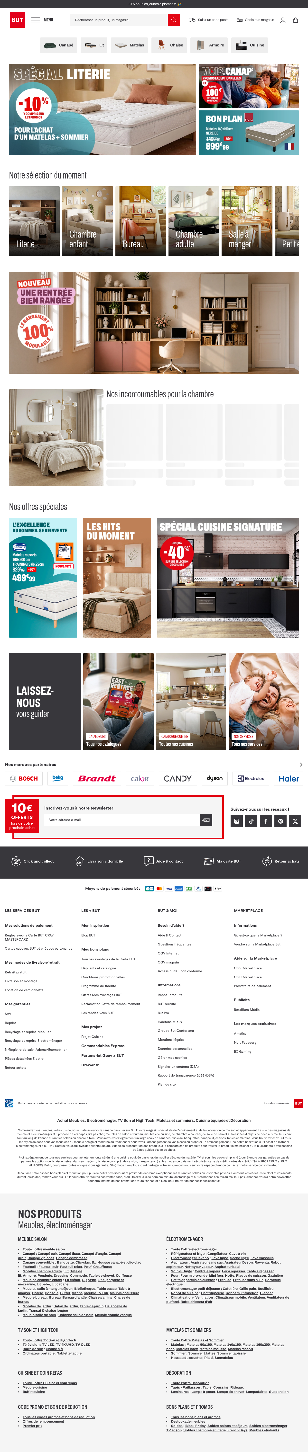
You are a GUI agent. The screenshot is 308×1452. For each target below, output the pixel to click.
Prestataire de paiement (252, 986)
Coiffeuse (124, 1275)
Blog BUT (88, 935)
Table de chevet (101, 1275)
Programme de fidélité (98, 986)
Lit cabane (60, 1284)
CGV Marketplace (248, 968)
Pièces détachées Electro (24, 1058)
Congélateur (217, 1254)
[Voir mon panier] (295, 20)
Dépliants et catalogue (98, 968)
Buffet (65, 1293)
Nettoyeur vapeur (199, 1267)
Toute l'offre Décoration (190, 1383)
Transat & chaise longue (48, 1310)
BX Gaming (242, 1051)
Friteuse (224, 1280)
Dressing (61, 1275)
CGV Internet (168, 953)
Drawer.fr (90, 1065)
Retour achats (15, 1067)
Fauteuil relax (71, 1267)
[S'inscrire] (206, 820)
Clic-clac (82, 1262)
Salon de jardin (66, 1306)
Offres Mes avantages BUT (101, 995)
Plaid (208, 1358)
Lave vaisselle (262, 1258)
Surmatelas (224, 1358)
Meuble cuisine (35, 1387)
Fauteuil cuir (48, 1267)
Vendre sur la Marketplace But (257, 944)
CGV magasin (168, 962)
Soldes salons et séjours (227, 1426)
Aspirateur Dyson (238, 1262)
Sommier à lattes (201, 1353)
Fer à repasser (233, 1271)
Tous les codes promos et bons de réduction (59, 1417)
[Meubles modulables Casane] (154, 323)
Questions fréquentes (174, 944)
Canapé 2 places (41, 1258)
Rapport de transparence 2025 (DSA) (186, 1075)
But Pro (163, 1013)
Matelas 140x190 (227, 1344)
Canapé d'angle (94, 1254)
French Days (237, 1430)
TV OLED (82, 1344)
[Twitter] (295, 821)
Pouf (88, 1267)
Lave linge (220, 1258)
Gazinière (275, 1275)
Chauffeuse (102, 1267)
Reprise (11, 1023)
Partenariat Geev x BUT (102, 1056)
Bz (94, 1262)
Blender (266, 1293)
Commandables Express (102, 1046)
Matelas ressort (240, 1349)
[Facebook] (266, 821)
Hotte (229, 1275)
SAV (8, 1014)
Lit (67, 1271)
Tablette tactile (69, 1353)
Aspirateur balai (227, 1267)
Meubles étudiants (264, 1430)
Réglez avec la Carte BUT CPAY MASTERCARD (29, 937)
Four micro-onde (193, 1275)
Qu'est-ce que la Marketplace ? (258, 935)
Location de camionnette (24, 990)
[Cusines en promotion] (228, 578)
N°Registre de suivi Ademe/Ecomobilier (36, 1049)
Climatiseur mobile (230, 1297)
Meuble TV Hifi (96, 1293)
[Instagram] (237, 821)
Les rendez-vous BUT (97, 1013)
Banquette (65, 1262)
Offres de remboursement (43, 1421)
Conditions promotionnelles (103, 977)
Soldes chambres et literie (204, 1430)
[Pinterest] (280, 821)
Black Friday (195, 1426)
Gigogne (89, 1280)
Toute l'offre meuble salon (44, 1249)
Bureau (55, 1297)
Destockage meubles (188, 1421)
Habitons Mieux (170, 1022)
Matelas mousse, (213, 1349)
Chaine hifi (54, 1349)
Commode (78, 1275)
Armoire (29, 1275)
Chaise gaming (100, 1297)
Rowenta (261, 1262)
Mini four (216, 1275)
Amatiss (240, 1033)
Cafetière (230, 1289)
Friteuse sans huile (248, 1280)
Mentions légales (171, 1040)
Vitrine (77, 1293)
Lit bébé (43, 1284)
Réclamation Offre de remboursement (110, 1004)
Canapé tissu (69, 1254)
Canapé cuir (47, 1254)
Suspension (279, 1392)
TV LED (48, 1344)
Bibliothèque (84, 1289)
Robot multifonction (242, 1293)
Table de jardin (91, 1306)
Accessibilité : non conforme (180, 971)
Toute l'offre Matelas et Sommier (197, 1340)
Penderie (44, 1275)
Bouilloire (265, 1289)
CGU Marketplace (248, 977)
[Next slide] (301, 764)
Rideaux (237, 1387)
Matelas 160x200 (256, 1344)
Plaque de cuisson (251, 1275)
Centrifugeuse (212, 1293)
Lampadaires (256, 1392)
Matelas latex (187, 1349)
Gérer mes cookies (172, 1058)
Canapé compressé (71, 1258)
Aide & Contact (169, 935)
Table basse (107, 1289)
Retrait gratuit (16, 972)
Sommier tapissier (232, 1353)
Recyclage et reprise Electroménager (33, 1040)
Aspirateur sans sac (207, 1262)
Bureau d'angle (74, 1297)
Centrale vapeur (207, 1271)
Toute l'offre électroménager (194, 1249)
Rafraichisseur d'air (196, 1302)
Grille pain (247, 1289)
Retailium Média (247, 1010)
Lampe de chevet (230, 1392)
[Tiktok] (251, 821)
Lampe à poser (203, 1392)
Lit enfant (72, 1280)
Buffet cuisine (34, 1392)
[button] (283, 20)
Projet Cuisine (92, 1037)
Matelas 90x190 (199, 1344)
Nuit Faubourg (245, 1042)
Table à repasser (260, 1271)
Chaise (37, 1293)
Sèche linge (239, 1258)
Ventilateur (256, 1297)
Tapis (207, 1387)
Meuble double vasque (113, 1315)
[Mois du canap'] (249, 86)
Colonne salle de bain (75, 1315)
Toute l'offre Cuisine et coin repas (50, 1383)
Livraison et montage (21, 981)
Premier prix (32, 1426)
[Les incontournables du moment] (117, 578)
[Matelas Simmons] (43, 578)
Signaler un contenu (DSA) (178, 1067)
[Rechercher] (174, 20)
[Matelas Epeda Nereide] (249, 132)
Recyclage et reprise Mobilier (28, 1032)
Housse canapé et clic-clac (119, 1262)
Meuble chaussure (124, 1293)
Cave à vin (237, 1254)
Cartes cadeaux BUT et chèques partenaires (38, 948)
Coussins (221, 1387)
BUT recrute (167, 1004)
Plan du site (167, 1084)
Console (51, 1293)
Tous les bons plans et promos (196, 1417)
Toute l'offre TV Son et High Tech (49, 1340)
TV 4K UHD (65, 1344)
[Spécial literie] (102, 109)
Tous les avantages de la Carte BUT (108, 959)
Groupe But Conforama (176, 1031)
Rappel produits (170, 995)
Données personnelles (175, 1049)
